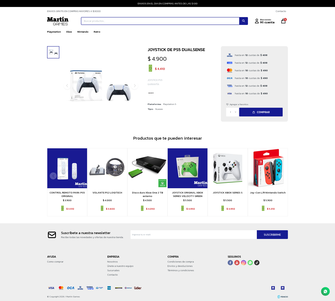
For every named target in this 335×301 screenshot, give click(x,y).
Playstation (54, 32)
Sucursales (113, 270)
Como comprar (55, 262)
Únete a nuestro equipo (120, 266)
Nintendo (82, 32)
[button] (243, 21)
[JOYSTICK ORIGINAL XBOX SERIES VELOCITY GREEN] (188, 168)
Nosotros (112, 262)
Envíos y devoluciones (180, 266)
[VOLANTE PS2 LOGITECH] (107, 168)
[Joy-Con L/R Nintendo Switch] (268, 168)
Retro (97, 32)
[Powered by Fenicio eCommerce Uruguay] (282, 296)
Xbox (69, 32)
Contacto (281, 11)
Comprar (263, 112)
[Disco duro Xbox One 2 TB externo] (147, 168)
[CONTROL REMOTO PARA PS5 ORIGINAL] (67, 168)
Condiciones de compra (181, 262)
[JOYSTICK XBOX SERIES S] (228, 168)
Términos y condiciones (181, 270)
